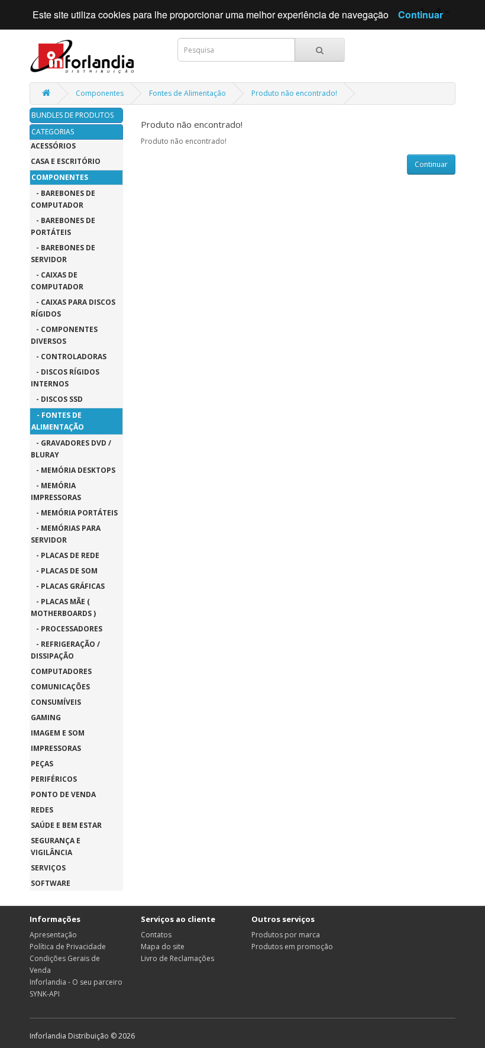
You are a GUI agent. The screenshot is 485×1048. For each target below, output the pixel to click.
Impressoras (56, 748)
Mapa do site (163, 946)
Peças (42, 764)
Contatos (156, 935)
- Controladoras (68, 357)
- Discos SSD (57, 399)
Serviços (48, 868)
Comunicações (60, 687)
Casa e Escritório (66, 161)
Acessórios (53, 146)
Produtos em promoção (292, 946)
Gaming (46, 717)
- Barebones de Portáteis (63, 226)
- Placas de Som (64, 571)
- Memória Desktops (73, 470)
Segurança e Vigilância (55, 846)
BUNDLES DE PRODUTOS (72, 115)
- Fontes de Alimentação (57, 421)
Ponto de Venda (63, 794)
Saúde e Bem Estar (66, 825)
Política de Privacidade (68, 946)
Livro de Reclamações (177, 958)
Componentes (100, 93)
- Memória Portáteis (74, 513)
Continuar (431, 164)
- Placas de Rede (65, 555)
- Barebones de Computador (63, 199)
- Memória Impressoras (56, 491)
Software (50, 883)
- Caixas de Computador (57, 281)
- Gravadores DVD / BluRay (71, 449)
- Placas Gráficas (68, 586)
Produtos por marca (285, 935)
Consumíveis (56, 702)
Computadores (61, 671)
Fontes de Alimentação (187, 93)
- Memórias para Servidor (66, 534)
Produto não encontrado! (294, 93)
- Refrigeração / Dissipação (65, 650)
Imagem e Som (58, 733)
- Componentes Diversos (64, 335)
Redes (42, 810)
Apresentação (53, 935)
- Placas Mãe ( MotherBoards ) (63, 607)
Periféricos (54, 779)
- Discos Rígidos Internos (65, 378)
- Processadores (66, 629)
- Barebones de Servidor (63, 254)
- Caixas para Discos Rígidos (73, 308)
